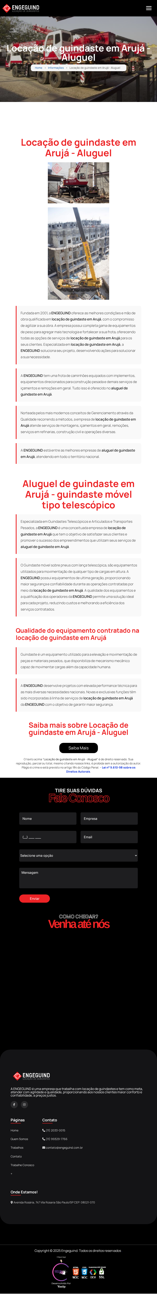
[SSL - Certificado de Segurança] (101, 1273)
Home (38, 67)
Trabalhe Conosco (22, 1165)
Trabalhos (17, 1147)
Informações (56, 67)
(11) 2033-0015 (55, 1130)
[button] (149, 8)
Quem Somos (19, 1139)
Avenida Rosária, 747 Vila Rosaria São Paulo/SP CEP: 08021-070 (54, 1202)
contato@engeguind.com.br (64, 1147)
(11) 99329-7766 (56, 1139)
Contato (16, 1156)
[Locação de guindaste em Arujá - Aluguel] (78, 182)
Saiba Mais (78, 748)
